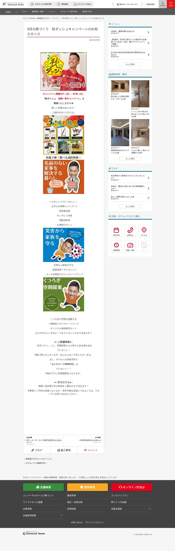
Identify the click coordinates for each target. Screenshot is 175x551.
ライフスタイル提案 (33, 502)
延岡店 (8, 12)
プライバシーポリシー (94, 522)
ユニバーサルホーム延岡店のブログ (36, 18)
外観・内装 (130, 250)
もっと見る (130, 64)
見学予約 (116, 235)
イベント (52, 11)
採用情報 (71, 508)
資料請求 (65, 4)
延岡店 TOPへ (87, 11)
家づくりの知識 (118, 502)
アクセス (144, 235)
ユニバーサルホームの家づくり (38, 495)
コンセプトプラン (120, 495)
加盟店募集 (150, 4)
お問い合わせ (76, 522)
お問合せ (130, 235)
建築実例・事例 (37, 11)
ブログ (24, 11)
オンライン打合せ (84, 4)
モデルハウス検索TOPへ (36, 463)
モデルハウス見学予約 (43, 4)
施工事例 (66, 450)
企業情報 (27, 508)
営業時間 (116, 250)
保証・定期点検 (74, 502)
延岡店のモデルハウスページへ (39, 458)
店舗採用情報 (29, 515)
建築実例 (71, 495)
